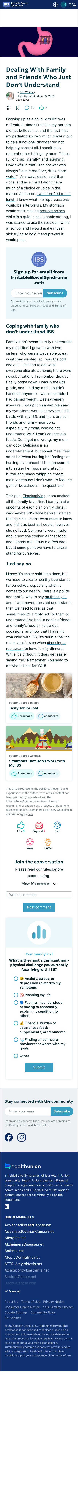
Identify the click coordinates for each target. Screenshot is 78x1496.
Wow (27, 844)
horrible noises (52, 211)
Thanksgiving (34, 496)
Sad (55, 827)
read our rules (39, 869)
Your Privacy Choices (58, 1307)
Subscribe (55, 293)
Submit (39, 1067)
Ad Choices (13, 1318)
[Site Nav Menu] (72, 4)
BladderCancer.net (20, 1277)
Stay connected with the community (39, 1101)
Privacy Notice (39, 305)
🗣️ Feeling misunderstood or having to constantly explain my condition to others (41, 1009)
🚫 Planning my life (35, 995)
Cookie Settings (16, 1312)
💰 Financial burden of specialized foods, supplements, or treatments (43, 1027)
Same (46, 844)
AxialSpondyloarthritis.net (27, 1270)
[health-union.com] (23, 1167)
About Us (11, 1301)
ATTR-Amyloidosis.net (23, 1264)
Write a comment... (24, 895)
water (11, 176)
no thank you (56, 597)
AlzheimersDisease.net (24, 1244)
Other (24, 1056)
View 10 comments (37, 884)
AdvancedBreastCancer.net (28, 1225)
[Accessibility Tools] (55, 4)
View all (14, 1291)
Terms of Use (42, 1125)
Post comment (39, 907)
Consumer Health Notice (22, 1307)
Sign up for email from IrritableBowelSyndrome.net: (39, 277)
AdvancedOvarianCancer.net (29, 1231)
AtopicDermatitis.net (22, 1257)
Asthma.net (14, 1251)
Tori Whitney (27, 92)
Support (38, 827)
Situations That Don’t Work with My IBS (37, 763)
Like (19, 827)
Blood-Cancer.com (20, 1283)
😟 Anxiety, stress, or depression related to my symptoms (40, 983)
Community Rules (42, 1312)
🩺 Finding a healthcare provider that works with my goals (42, 1044)
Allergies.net (15, 1238)
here (30, 814)
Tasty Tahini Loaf (23, 708)
